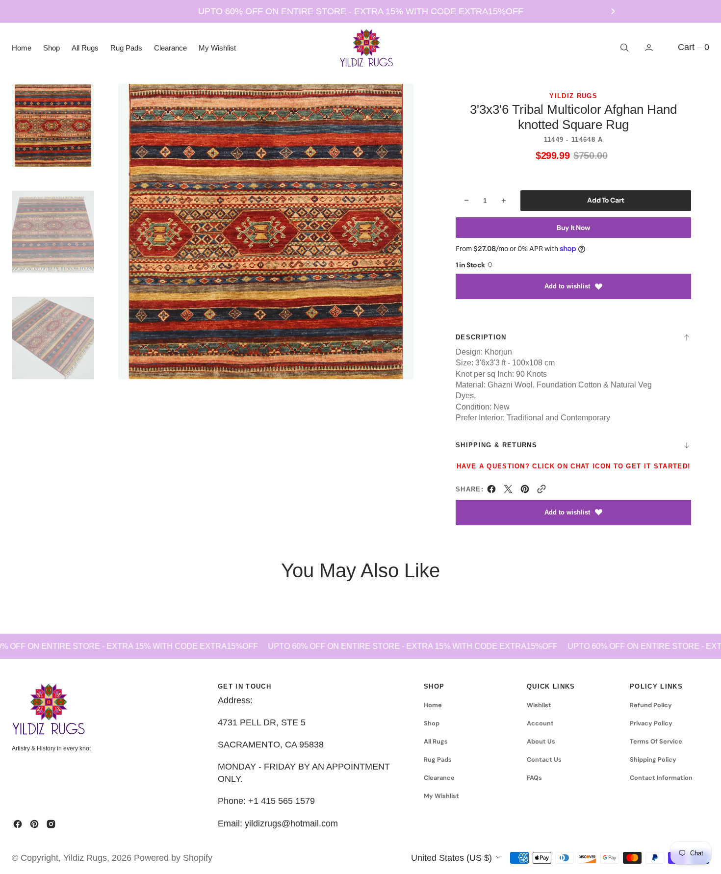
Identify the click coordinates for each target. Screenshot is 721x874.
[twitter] (508, 491)
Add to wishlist (567, 286)
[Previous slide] (108, 11)
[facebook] (491, 491)
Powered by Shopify (173, 858)
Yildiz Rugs (85, 858)
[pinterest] (525, 491)
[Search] (623, 47)
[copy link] (541, 491)
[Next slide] (613, 11)
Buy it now (573, 227)
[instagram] (51, 824)
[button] (650, 47)
